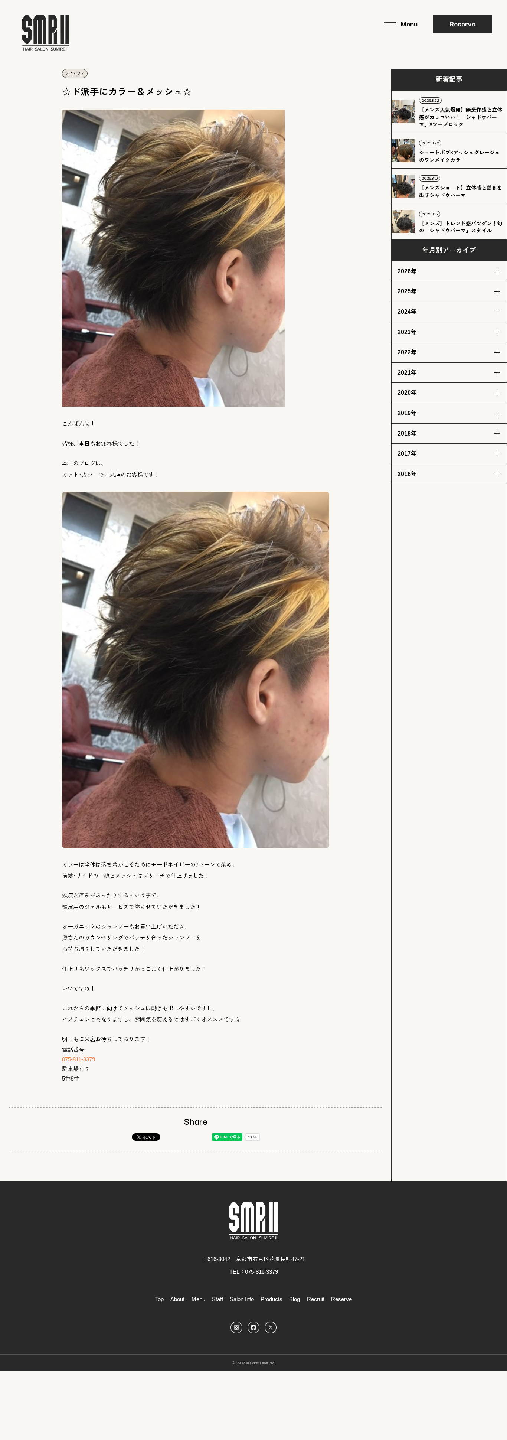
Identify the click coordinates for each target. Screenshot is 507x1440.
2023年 (407, 332)
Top (159, 1299)
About (177, 1299)
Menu (198, 1299)
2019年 (407, 413)
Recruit (315, 1299)
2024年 (407, 312)
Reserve (462, 23)
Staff (217, 1299)
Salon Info (242, 1299)
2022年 (407, 352)
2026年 (407, 271)
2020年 (407, 393)
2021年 (407, 372)
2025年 (407, 291)
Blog (294, 1299)
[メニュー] (401, 24)
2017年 (407, 453)
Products (271, 1299)
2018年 (407, 433)
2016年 (407, 474)
